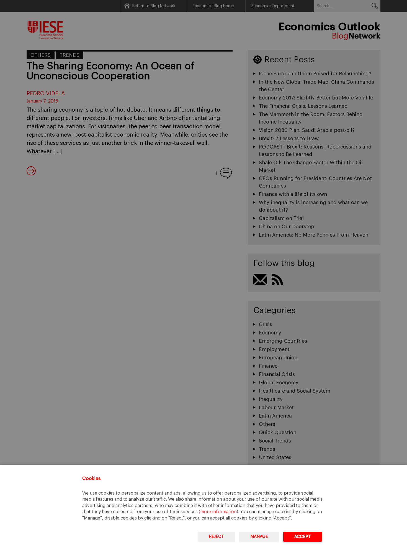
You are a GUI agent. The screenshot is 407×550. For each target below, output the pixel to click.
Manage (259, 536)
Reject (216, 536)
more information (218, 512)
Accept (302, 536)
